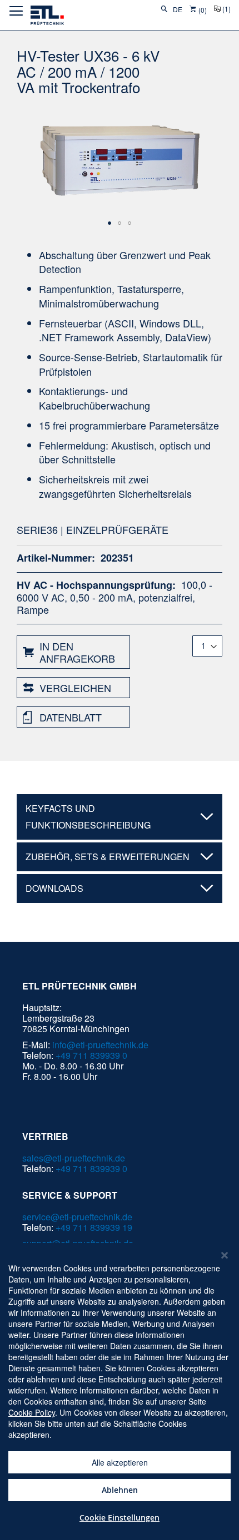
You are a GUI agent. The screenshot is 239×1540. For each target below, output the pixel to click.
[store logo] (47, 15)
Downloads (54, 888)
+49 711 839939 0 (91, 1055)
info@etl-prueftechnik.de (100, 1044)
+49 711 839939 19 (94, 1227)
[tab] (119, 817)
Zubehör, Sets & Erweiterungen (108, 856)
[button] (178, 9)
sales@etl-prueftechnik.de (73, 1158)
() (226, 9)
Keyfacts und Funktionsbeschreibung (88, 816)
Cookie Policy (31, 1412)
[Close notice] (224, 1256)
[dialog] (119, 1391)
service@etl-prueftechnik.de (77, 1216)
